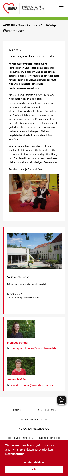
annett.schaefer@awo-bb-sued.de (32, 385)
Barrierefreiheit (49, 438)
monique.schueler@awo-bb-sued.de (33, 348)
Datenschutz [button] (14, 454)
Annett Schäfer (16, 379)
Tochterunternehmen (42, 410)
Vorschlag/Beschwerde (34, 428)
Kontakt (17, 410)
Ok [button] (34, 469)
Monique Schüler (17, 342)
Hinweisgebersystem (34, 419)
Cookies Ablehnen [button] (34, 462)
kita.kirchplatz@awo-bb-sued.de (29, 283)
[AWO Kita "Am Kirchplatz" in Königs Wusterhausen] (34, 267)
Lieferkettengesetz (20, 438)
